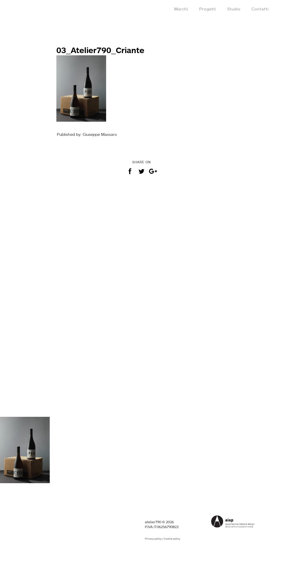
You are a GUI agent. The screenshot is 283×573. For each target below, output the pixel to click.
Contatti (260, 8)
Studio (234, 8)
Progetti (207, 8)
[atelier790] (22, 8)
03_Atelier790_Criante (100, 50)
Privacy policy (153, 538)
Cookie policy (172, 538)
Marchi (181, 8)
